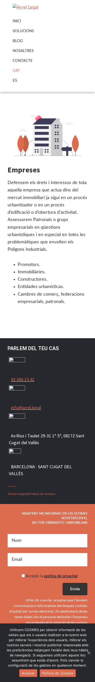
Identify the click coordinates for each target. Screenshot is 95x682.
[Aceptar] (88, 652)
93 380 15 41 (22, 379)
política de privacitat (61, 576)
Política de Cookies (42, 494)
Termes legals (17, 494)
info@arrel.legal (26, 407)
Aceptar (28, 673)
